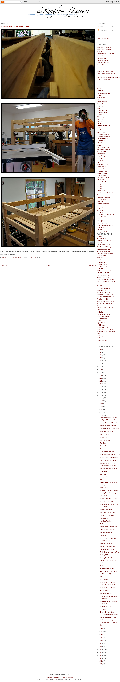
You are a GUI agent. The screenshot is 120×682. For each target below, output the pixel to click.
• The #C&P (100, 212)
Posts (101, 26)
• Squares (100, 230)
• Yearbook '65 (101, 130)
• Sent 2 (104, 132)
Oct (101, 404)
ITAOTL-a (107, 273)
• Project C (100, 197)
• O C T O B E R (101, 151)
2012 (100, 390)
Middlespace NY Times (107, 515)
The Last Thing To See (107, 452)
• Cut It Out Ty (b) (102, 173)
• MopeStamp (101, 156)
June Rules (103, 496)
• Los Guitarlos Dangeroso (105, 225)
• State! (99, 123)
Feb (101, 637)
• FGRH (99, 91)
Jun (101, 415)
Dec (101, 398)
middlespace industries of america (60, 677)
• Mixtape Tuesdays (103, 264)
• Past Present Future (103, 147)
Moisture (103, 609)
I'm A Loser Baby (105, 593)
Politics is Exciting (106, 524)
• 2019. (99, 95)
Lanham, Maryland (106, 543)
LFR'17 (99, 99)
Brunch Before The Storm (108, 587)
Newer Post (3, 265)
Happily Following (106, 532)
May (101, 628)
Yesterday (103, 535)
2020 (100, 366)
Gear (106, 54)
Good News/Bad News (107, 546)
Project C (107, 197)
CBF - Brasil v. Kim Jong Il (108, 530)
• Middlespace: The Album (105, 329)
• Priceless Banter (102, 60)
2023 (100, 358)
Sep (101, 406)
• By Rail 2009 (101, 323)
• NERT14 (100, 158)
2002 (100, 664)
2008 (100, 646)
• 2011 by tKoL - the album (105, 271)
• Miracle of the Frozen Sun (105, 297)
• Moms (99, 128)
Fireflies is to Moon (106, 509)
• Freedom (100, 160)
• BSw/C (99, 143)
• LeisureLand (101, 56)
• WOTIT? (100, 258)
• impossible (100, 104)
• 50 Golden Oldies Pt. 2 (104, 136)
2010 (100, 395)
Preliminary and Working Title (109, 552)
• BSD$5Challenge (103, 203)
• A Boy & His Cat (102, 232)
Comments (103, 30)
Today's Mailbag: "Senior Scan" (110, 423)
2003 (100, 661)
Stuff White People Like (107, 568)
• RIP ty (99, 338)
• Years (99, 266)
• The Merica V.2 (102, 167)
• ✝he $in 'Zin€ (101, 255)
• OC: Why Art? (101, 184)
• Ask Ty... (99, 321)
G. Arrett (102, 566)
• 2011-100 (100, 268)
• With (98, 334)
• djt (98, 106)
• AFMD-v (99, 277)
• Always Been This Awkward (106, 331)
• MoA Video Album (103, 316)
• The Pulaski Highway (104, 247)
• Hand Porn (100, 227)
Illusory (102, 576)
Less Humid (104, 579)
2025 (100, 352)
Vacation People (105, 521)
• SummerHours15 (102, 138)
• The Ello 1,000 (102, 110)
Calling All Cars (105, 555)
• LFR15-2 (106, 125)
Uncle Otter (103, 474)
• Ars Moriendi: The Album (105, 303)
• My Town (100, 186)
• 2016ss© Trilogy (102, 112)
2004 (100, 658)
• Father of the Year (103, 327)
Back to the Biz (105, 434)
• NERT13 (100, 219)
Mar (101, 634)
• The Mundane (101, 175)
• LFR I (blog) (101, 221)
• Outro (99, 108)
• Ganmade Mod (102, 97)
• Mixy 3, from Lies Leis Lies (105, 279)
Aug (101, 409)
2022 (100, 361)
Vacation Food (104, 518)
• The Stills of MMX (102, 299)
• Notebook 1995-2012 (104, 240)
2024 (100, 355)
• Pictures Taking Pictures (105, 253)
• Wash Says (101, 117)
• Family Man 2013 (102, 216)
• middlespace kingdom (104, 49)
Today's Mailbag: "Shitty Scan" (109, 428)
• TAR (98, 162)
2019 (100, 369)
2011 (100, 392)
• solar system (101, 154)
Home (48, 265)
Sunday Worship (105, 446)
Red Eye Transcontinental (108, 468)
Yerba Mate (103, 471)
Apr (101, 631)
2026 (100, 349)
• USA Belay (100, 64)
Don (102, 106)
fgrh (103, 91)
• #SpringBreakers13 (103, 238)
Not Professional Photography (109, 460)
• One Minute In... (102, 290)
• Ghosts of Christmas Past (105, 295)
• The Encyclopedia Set (104, 193)
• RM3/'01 (100, 312)
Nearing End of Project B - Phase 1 (15, 26)
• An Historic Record (103, 260)
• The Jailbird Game (103, 177)
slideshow (105, 266)
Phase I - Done (105, 437)
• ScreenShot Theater (103, 182)
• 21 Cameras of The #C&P (105, 214)
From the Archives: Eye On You (110, 454)
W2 (105, 58)
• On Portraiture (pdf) (103, 275)
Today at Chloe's (105, 477)
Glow (101, 480)
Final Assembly (105, 440)
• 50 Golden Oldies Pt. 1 (104, 134)
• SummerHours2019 (103, 93)
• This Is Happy (101, 199)
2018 (100, 372)
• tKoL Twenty (101, 119)
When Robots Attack (106, 431)
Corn (101, 625)
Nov (101, 401)
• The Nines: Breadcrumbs (105, 286)
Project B (32, 257)
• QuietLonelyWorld (103, 340)
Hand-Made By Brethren (108, 617)
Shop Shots (104, 488)
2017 (100, 375)
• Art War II (100, 210)
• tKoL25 (99, 89)
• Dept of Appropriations (104, 208)
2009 (100, 644)
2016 (100, 378)
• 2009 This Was (102, 318)
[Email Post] (38, 257)
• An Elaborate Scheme (104, 245)
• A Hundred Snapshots (104, 292)
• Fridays (99, 188)
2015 (100, 381)
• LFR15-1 (100, 125)
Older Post (92, 265)
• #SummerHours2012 (104, 251)
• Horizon (99, 236)
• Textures (100, 195)
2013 (100, 387)
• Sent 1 (99, 132)
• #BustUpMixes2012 (103, 249)
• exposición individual (104, 149)
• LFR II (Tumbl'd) (102, 223)
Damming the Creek (106, 501)
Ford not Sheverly (105, 606)
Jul (101, 412)
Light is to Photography (107, 512)
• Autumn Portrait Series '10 (105, 301)
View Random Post (103, 38)
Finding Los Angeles (106, 558)
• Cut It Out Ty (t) (102, 171)
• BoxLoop (100, 201)
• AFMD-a (106, 277)
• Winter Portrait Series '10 (105, 308)
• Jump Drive (101, 141)
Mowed (102, 449)
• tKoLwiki (100, 58)
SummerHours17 (102, 102)
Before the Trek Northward (108, 527)
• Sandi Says (101, 190)
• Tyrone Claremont (103, 62)
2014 (100, 384)
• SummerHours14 (102, 169)
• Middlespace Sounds (104, 336)
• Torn (98, 310)
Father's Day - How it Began (109, 499)
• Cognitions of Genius (104, 164)
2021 (100, 363)
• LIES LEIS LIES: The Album (106, 281)
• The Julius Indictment (104, 288)
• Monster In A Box (102, 206)
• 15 (98, 284)
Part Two (103, 443)
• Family (99, 243)
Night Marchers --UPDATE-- (109, 426)
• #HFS (99, 145)
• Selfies (99, 121)
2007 (100, 649)
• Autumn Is (100, 115)
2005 (100, 655)
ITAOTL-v (100, 273)
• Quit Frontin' (101, 325)
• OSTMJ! (99, 305)
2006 (100, 652)
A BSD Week (104, 590)
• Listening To (101, 262)
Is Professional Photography (109, 457)
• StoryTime (100, 180)
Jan (101, 640)
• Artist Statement (102, 51)
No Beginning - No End (107, 549)
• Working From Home (104, 314)
